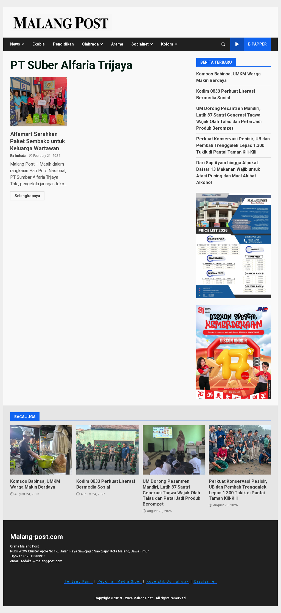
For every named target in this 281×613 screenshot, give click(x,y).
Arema (117, 44)
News (15, 44)
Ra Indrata (18, 156)
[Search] (223, 44)
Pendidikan (63, 44)
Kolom (167, 44)
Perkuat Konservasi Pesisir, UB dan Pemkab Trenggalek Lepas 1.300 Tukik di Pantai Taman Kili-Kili (233, 145)
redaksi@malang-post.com (41, 561)
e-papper (257, 44)
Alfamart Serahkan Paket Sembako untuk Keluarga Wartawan (38, 101)
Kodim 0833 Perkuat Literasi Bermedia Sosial (107, 450)
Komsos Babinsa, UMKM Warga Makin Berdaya (41, 450)
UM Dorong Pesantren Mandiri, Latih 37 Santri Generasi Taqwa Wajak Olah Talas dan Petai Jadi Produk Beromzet (174, 450)
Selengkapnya (27, 196)
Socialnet (140, 44)
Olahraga (90, 44)
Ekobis (38, 44)
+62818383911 (34, 556)
